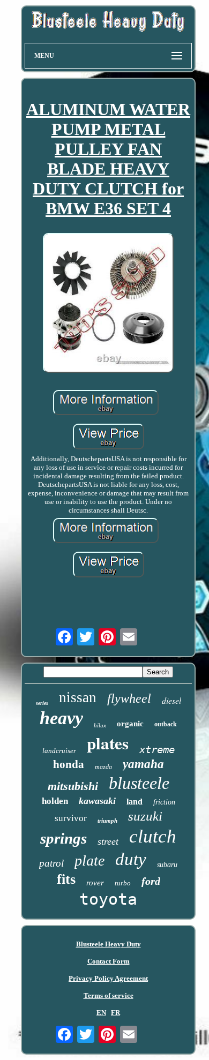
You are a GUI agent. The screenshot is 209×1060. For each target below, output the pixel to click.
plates (108, 743)
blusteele (139, 783)
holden (55, 801)
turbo (123, 883)
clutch (152, 836)
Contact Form (108, 961)
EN (101, 1013)
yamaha (143, 764)
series (42, 703)
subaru (167, 865)
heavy (61, 718)
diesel (171, 700)
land (134, 801)
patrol (51, 863)
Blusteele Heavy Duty (108, 944)
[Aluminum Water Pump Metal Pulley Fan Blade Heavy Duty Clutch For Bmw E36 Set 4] (108, 304)
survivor (71, 818)
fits (66, 879)
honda (68, 764)
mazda (103, 767)
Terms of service (108, 995)
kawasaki (97, 800)
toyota (108, 899)
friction (164, 802)
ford (150, 881)
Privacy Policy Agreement (108, 978)
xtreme (157, 749)
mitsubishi (73, 786)
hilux (100, 725)
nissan (77, 697)
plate (89, 860)
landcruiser (59, 751)
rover (95, 882)
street (108, 841)
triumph (107, 820)
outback (165, 724)
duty (130, 859)
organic (130, 723)
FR (115, 1013)
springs (63, 838)
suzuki (145, 816)
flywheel (129, 698)
